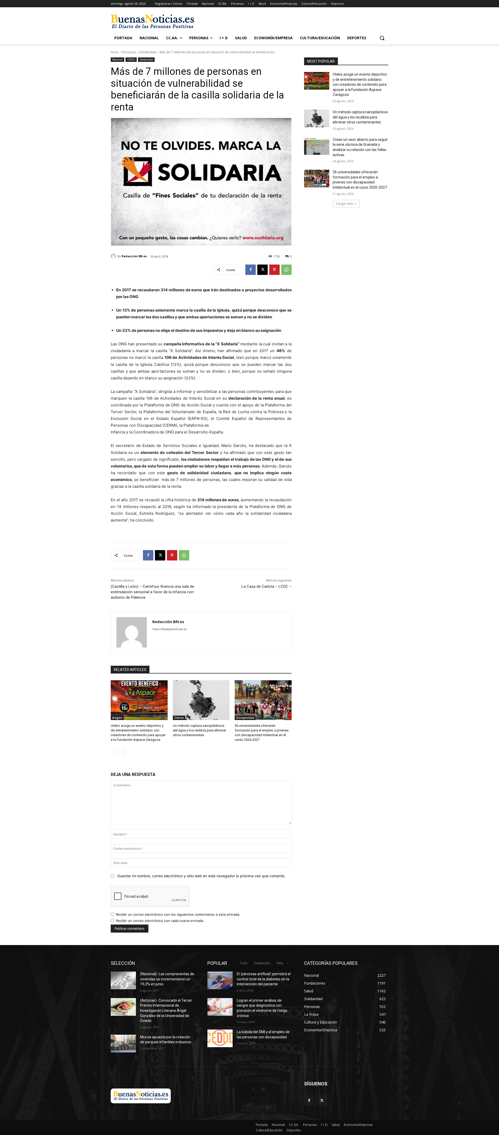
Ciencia (179, 718)
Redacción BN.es (134, 256)
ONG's (131, 59)
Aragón (117, 718)
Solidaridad (147, 52)
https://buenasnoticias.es (169, 629)
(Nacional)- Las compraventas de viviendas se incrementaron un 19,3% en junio (167, 979)
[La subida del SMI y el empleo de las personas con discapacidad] (220, 1038)
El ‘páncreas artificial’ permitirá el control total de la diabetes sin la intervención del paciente (264, 979)
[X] (262, 270)
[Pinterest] (274, 270)
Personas (129, 52)
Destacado (262, 963)
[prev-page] (114, 752)
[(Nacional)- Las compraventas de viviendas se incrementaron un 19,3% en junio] (123, 980)
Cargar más (344, 203)
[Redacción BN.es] (114, 256)
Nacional (117, 59)
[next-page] (122, 752)
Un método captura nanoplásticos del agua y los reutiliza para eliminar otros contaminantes (199, 730)
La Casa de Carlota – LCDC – (266, 586)
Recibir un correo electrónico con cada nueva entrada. (160, 921)
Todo (244, 963)
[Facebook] (250, 270)
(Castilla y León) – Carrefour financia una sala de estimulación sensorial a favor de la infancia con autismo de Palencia (152, 592)
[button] (382, 38)
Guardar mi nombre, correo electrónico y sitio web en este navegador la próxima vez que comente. (201, 876)
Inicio (115, 52)
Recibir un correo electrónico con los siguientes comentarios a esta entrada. (178, 914)
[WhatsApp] (286, 270)
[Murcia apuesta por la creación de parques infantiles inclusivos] (123, 1043)
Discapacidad (245, 718)
